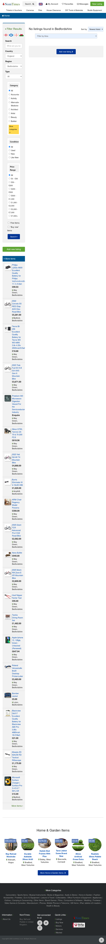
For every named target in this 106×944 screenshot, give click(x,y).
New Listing (97, 3)
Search (8, 40)
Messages (83, 3)
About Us (6, 919)
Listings (58, 919)
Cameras (30, 10)
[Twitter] (46, 922)
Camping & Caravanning (22, 900)
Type (7, 71)
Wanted (58, 932)
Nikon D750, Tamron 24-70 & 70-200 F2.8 (17, 433)
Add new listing (65, 51)
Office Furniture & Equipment (79, 897)
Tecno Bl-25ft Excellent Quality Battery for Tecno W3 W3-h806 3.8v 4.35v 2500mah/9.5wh (18, 337)
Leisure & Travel (47, 897)
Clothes (8, 900)
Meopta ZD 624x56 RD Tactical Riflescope (17, 756)
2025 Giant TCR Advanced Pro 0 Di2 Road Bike (16, 530)
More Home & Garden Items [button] (52, 872)
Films (60, 900)
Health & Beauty (53, 905)
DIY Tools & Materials (74, 10)
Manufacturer (32, 903)
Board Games (50, 900)
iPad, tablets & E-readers (90, 903)
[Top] (101, 940)
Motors (58, 926)
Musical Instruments (37, 895)
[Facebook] (39, 922)
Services (59, 929)
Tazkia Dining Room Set (17, 617)
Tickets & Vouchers (14, 10)
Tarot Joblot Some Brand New (61, 853)
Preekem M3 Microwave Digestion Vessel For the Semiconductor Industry (18, 403)
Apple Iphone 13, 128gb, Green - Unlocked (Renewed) (17, 643)
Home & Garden (85, 895)
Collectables (61, 897)
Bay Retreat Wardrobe (11, 855)
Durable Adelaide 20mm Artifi (27, 857)
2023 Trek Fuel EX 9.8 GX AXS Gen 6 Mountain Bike (17, 372)
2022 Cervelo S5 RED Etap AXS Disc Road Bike (16, 306)
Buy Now (59, 922)
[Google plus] (39, 928)
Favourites (68, 3)
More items (17, 805)
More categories (13, 127)
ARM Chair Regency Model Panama (16, 503)
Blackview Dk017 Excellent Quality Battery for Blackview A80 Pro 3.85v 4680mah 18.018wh (16, 722)
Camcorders (11, 895)
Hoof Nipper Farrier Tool (17, 596)
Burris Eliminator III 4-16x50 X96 (17, 482)
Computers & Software (73, 900)
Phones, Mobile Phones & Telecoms (54, 903)
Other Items (39, 900)
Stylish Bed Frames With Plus (44, 854)
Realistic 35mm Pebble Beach (95, 857)
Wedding (87, 900)
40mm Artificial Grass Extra (78, 857)
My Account (52, 3)
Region (8, 61)
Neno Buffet (17, 552)
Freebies (18, 897)
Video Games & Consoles (15, 903)
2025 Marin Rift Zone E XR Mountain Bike (17, 573)
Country (9, 51)
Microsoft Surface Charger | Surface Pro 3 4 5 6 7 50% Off (17, 784)
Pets (40, 10)
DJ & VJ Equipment (31, 897)
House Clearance (54, 10)
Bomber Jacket (15, 694)
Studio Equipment (94, 10)
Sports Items (22, 895)
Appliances (97, 897)
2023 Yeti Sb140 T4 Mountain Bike (16, 458)
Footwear (97, 900)
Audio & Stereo (71, 895)
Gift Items (74, 903)
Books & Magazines (55, 895)
